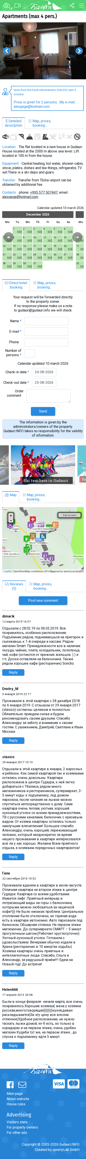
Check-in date (17, 372)
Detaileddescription (13, 123)
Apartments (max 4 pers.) (29, 16)
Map (13, 495)
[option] (43, 50)
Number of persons (13, 353)
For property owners (22, 1127)
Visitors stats (17, 1122)
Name (15, 321)
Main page (15, 1094)
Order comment (15, 393)
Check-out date (16, 382)
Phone (15, 342)
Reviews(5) (16, 586)
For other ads (17, 1133)
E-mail (15, 331)
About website (18, 1099)
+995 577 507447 (44, 192)
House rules (16, 1104)
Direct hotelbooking (17, 285)
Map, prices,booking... (41, 123)
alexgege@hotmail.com (20, 197)
